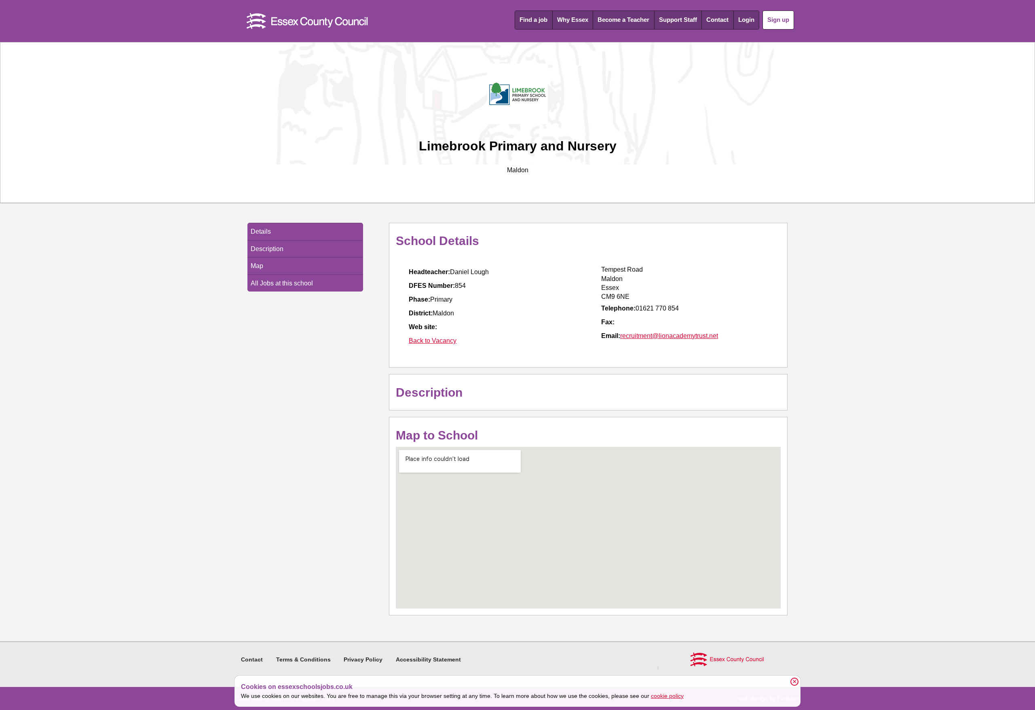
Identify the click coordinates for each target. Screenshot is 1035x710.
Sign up (778, 19)
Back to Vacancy (432, 340)
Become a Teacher (623, 19)
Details (261, 231)
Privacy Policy (363, 659)
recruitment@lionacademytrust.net (669, 335)
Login (746, 19)
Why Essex (572, 19)
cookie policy (667, 696)
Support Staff (678, 19)
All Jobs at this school (282, 283)
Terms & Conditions (303, 659)
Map (257, 265)
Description (267, 248)
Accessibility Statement (428, 659)
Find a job (533, 19)
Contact (717, 19)
